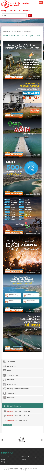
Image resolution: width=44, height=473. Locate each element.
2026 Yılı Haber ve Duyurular (22, 411)
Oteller (9, 371)
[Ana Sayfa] (15, 4)
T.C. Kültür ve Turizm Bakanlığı (29, 457)
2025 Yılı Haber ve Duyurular (22, 416)
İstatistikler (10, 380)
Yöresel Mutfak (11, 393)
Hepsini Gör (7, 425)
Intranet (3, 459)
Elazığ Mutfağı (11, 366)
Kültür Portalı (11, 384)
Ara (30, 15)
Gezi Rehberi (11, 398)
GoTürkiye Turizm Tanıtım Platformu (18, 389)
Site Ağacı (3, 462)
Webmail (24, 459)
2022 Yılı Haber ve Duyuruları (21, 31)
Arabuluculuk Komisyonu (7, 457)
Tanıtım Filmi (11, 362)
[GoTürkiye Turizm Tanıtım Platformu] (21, 439)
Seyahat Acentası (12, 375)
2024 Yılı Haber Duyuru (20, 420)
